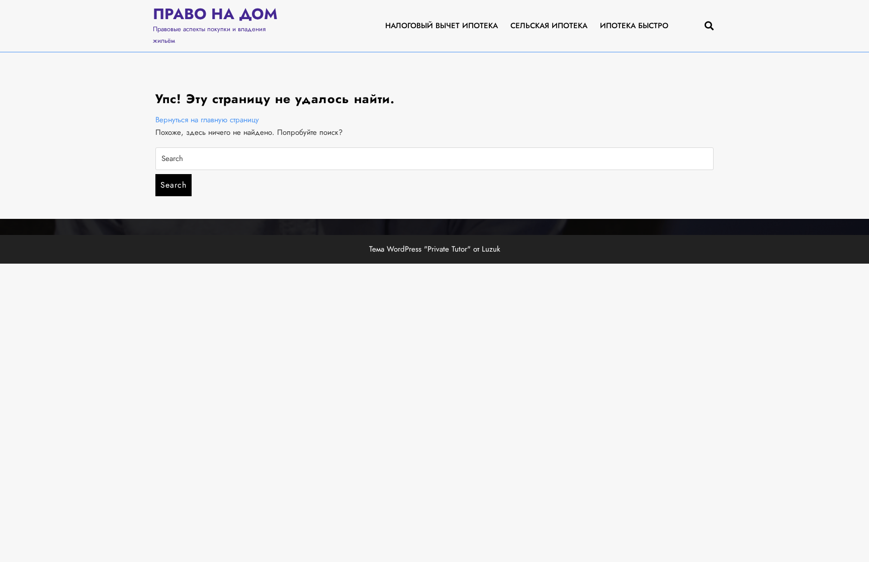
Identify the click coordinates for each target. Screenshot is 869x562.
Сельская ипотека (548, 25)
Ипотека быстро (634, 25)
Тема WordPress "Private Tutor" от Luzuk (434, 249)
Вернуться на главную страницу (207, 119)
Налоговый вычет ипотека (441, 25)
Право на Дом (215, 14)
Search (173, 185)
